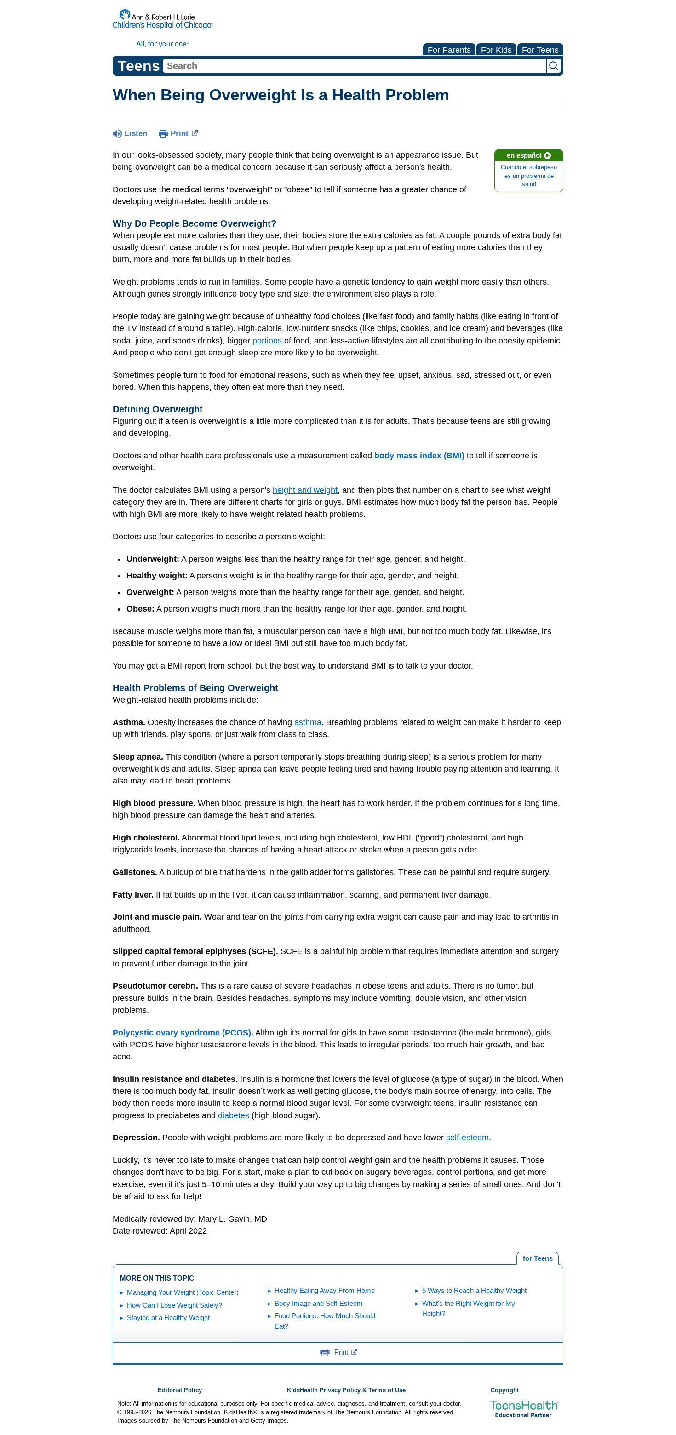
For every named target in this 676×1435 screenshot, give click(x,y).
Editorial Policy (180, 1390)
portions (267, 340)
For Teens (540, 50)
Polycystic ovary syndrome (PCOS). (183, 1032)
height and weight (305, 490)
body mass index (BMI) (419, 455)
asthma (307, 722)
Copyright (505, 1390)
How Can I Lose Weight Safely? (174, 1305)
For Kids (496, 50)
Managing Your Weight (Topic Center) (183, 1292)
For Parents (449, 50)
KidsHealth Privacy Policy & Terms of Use (346, 1390)
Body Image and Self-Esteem (319, 1303)
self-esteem (467, 1137)
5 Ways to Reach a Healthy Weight (474, 1290)
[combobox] (354, 66)
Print (180, 133)
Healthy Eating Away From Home (325, 1290)
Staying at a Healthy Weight (168, 1317)
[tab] (537, 1258)
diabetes (233, 1115)
